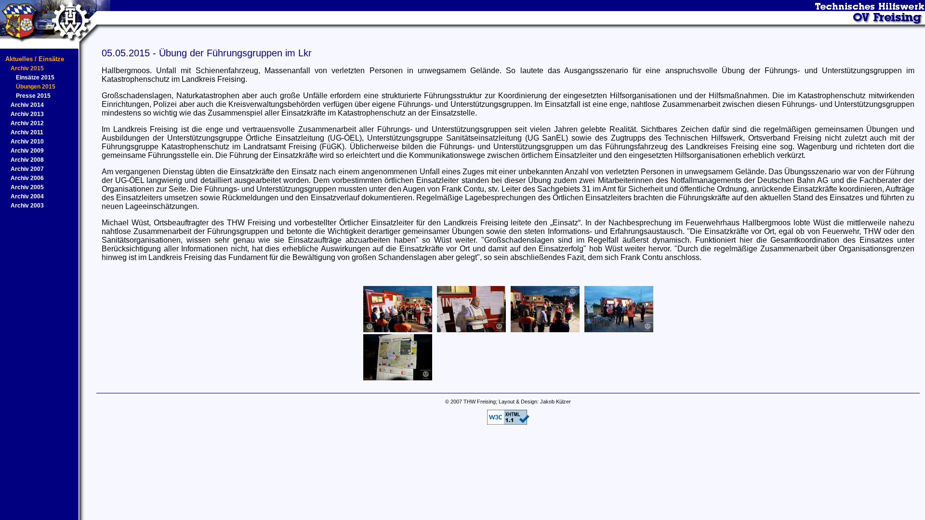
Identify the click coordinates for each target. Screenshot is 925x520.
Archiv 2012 (27, 123)
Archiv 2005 (27, 187)
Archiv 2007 (27, 169)
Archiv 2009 (27, 150)
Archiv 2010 (27, 141)
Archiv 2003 (27, 205)
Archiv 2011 (27, 132)
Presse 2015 (33, 95)
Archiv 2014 (27, 105)
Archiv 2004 (27, 196)
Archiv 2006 (27, 178)
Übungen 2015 (35, 86)
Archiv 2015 (27, 68)
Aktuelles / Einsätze (34, 59)
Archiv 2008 (27, 159)
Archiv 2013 (27, 114)
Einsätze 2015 (35, 77)
